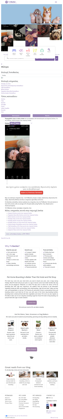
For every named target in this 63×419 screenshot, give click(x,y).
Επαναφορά (15, 115)
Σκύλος (3, 99)
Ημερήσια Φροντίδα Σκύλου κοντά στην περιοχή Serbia (23, 215)
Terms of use (8, 401)
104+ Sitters (26, 234)
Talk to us (50, 397)
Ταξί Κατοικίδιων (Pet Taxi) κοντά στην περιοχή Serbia (22, 226)
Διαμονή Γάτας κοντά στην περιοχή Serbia (19, 230)
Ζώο (2, 112)
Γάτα (2, 101)
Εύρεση (47, 115)
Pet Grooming (36, 406)
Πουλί (2, 106)
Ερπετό (3, 102)
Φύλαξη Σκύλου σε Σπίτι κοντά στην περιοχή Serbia (22, 222)
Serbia (7, 54)
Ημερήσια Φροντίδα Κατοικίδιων (10, 91)
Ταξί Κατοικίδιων (5, 87)
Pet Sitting (35, 399)
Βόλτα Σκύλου (5, 89)
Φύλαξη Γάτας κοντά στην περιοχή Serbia (19, 218)
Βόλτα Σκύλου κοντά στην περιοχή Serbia (19, 217)
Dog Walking (36, 401)
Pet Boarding (36, 397)
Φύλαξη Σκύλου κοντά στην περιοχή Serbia (20, 220)
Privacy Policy (8, 403)
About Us (7, 397)
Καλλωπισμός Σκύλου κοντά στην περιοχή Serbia (21, 228)
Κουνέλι (3, 110)
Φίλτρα (7, 238)
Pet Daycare (36, 403)
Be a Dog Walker (23, 399)
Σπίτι (7, 234)
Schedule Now (32, 302)
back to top (55, 417)
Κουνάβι (3, 104)
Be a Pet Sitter (22, 397)
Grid (18, 123)
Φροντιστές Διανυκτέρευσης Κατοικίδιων (12, 85)
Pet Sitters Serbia (16, 234)
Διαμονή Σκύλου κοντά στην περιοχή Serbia (20, 213)
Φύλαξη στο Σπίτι (6, 83)
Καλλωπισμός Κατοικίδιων (8, 93)
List (13, 123)
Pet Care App (22, 401)
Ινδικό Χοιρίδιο (5, 108)
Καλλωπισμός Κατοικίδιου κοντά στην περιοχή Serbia (22, 224)
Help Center (8, 399)
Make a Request (31, 349)
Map (2, 238)
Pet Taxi (35, 405)
